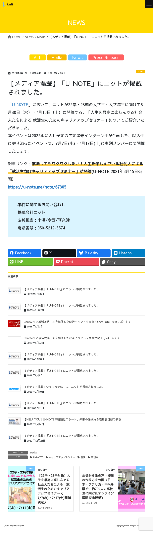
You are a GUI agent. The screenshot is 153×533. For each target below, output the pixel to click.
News (77, 57)
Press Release (106, 57)
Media (140, 71)
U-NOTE (20, 104)
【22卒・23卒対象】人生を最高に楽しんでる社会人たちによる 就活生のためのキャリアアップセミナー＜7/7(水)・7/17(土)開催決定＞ (54, 488)
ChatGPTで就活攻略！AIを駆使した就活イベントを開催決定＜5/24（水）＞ (72, 338)
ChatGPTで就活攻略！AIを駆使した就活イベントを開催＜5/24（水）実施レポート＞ (77, 322)
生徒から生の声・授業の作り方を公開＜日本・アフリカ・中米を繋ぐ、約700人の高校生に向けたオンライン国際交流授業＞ (98, 486)
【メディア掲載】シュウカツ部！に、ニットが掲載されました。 (64, 387)
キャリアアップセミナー (62, 457)
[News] (21, 480)
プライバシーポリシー (14, 525)
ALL (37, 57)
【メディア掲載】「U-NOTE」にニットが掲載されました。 (61, 289)
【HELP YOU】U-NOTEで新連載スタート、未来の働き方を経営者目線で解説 (72, 419)
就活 (83, 457)
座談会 (94, 457)
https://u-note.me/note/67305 (37, 187)
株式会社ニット (7, 4)
